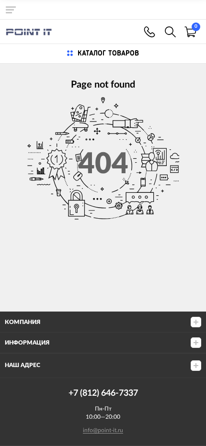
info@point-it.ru (103, 430)
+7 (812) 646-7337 (149, 31)
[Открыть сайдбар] (10, 9)
